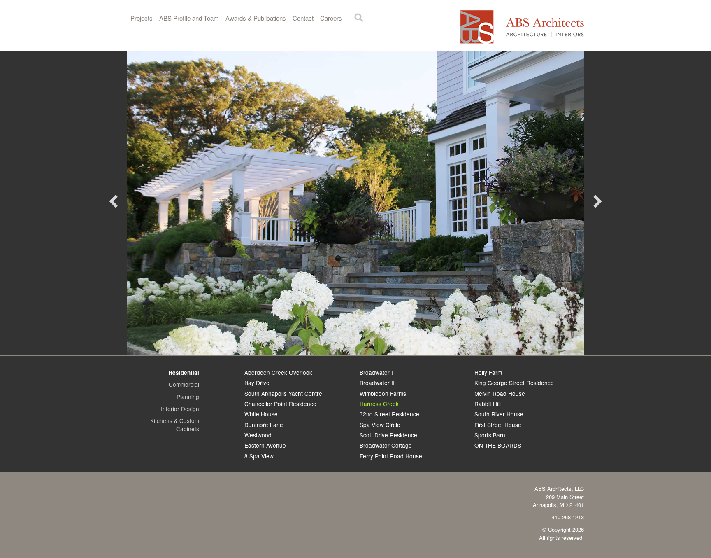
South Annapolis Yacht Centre (283, 393)
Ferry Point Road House (391, 456)
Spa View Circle (380, 424)
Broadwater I (376, 372)
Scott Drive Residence (388, 435)
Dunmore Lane (263, 424)
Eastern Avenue (265, 445)
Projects (141, 18)
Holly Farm (488, 372)
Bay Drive (257, 382)
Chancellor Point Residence (280, 403)
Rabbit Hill (487, 403)
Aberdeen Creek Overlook (278, 372)
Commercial (184, 384)
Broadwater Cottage (386, 445)
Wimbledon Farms (383, 393)
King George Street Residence (514, 382)
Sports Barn (489, 435)
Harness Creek (379, 403)
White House (261, 414)
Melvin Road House (499, 393)
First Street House (497, 424)
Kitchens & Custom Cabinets (174, 424)
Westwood (258, 435)
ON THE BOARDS (497, 445)
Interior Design (180, 408)
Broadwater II (377, 382)
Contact (303, 18)
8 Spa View (259, 456)
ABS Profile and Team (189, 18)
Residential (183, 372)
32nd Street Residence (389, 414)
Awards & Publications (255, 18)
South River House (498, 414)
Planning (188, 396)
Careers (331, 18)
